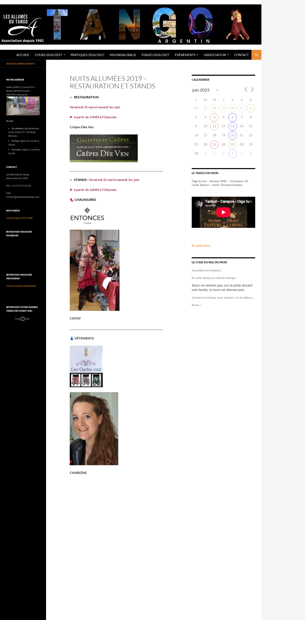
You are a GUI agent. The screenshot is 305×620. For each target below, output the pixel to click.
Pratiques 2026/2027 (87, 55)
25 (214, 144)
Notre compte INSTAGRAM (21, 285)
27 (232, 144)
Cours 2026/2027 (48, 55)
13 (232, 126)
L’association (215, 55)
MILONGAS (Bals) (123, 55)
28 (214, 108)
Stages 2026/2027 (156, 55)
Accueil (22, 55)
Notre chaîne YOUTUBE (19, 218)
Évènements (185, 55)
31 (241, 108)
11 (214, 126)
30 (232, 108)
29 (223, 108)
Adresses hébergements (20, 63)
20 (232, 135)
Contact (241, 55)
